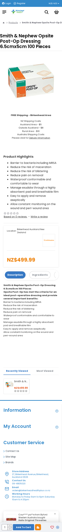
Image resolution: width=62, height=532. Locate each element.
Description (15, 275)
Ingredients (40, 275)
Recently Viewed (17, 371)
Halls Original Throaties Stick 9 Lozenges (32, 522)
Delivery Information (39, 137)
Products (13, 22)
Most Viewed (45, 371)
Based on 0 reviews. (15, 216)
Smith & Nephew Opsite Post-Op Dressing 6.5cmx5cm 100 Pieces (21, 381)
